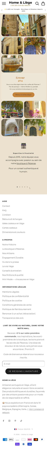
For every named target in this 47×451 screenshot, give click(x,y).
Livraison (6, 215)
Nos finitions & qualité (12, 275)
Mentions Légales (10, 292)
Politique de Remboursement (16, 309)
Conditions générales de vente (16, 305)
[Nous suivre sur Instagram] (9, 421)
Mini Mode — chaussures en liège (18, 279)
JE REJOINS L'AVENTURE (23, 371)
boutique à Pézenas (26, 163)
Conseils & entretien (11, 271)
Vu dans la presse (10, 262)
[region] (23, 162)
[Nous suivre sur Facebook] (3, 421)
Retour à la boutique (23, 95)
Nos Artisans (8, 253)
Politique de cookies (12, 300)
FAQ (4, 210)
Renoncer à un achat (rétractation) (18, 313)
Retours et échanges (12, 219)
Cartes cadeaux (9, 228)
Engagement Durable (12, 258)
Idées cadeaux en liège (13, 223)
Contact (6, 206)
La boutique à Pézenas (13, 249)
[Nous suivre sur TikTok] (21, 421)
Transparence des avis (12, 318)
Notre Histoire (9, 244)
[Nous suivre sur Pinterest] (15, 421)
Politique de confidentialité (15, 296)
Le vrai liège (8, 266)
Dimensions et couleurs (13, 232)
